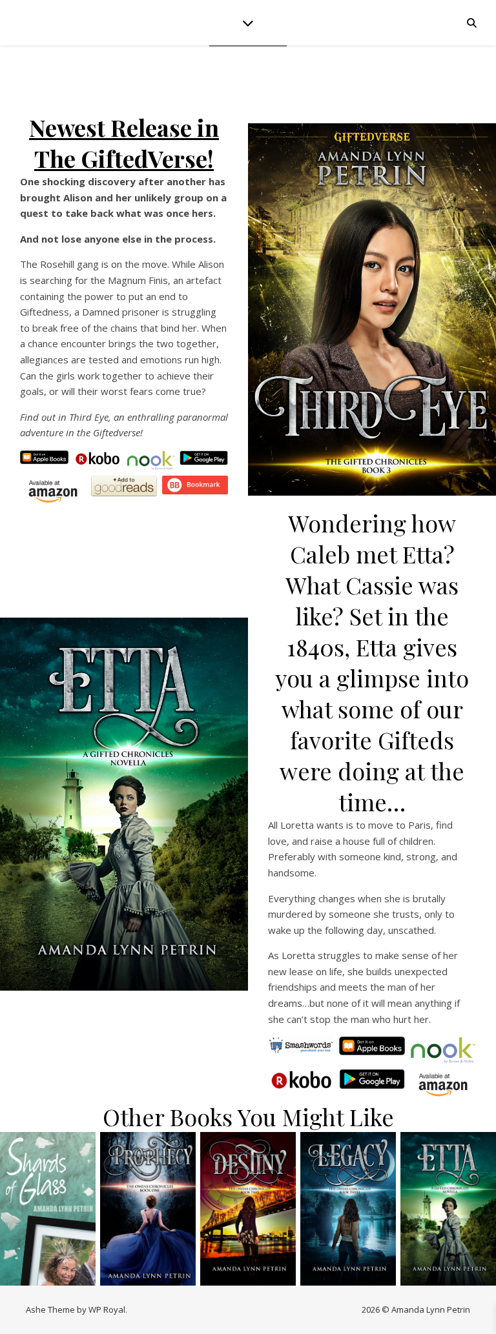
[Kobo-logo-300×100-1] (97, 458)
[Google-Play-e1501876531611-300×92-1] (204, 457)
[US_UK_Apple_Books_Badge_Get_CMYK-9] (372, 1045)
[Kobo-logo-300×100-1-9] (301, 1080)
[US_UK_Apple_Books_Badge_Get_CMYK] (44, 457)
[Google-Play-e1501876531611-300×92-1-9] (372, 1079)
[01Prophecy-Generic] (148, 1209)
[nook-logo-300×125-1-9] (443, 1050)
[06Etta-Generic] (124, 804)
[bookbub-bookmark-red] (195, 485)
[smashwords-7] (301, 1044)
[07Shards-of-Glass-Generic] (48, 1209)
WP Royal (106, 1309)
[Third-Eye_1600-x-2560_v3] (372, 309)
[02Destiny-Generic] (248, 1209)
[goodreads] (124, 486)
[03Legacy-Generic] (348, 1209)
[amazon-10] (443, 1084)
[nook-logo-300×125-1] (151, 460)
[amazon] (53, 491)
